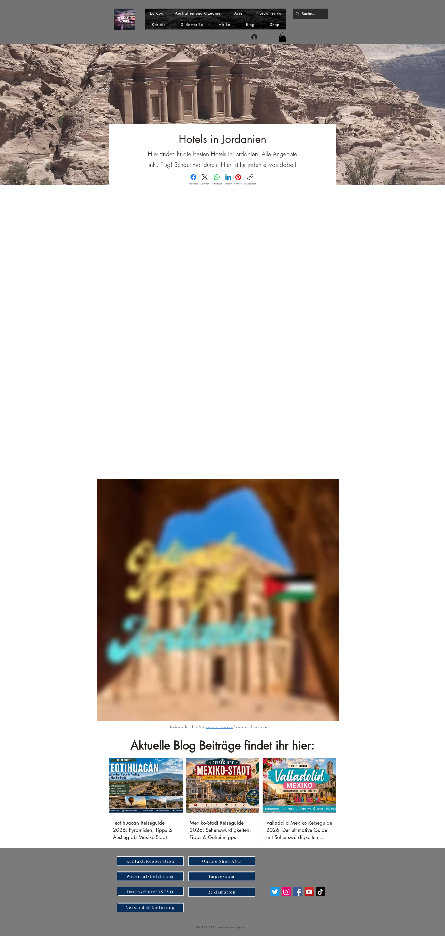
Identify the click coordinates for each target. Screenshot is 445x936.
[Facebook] (297, 891)
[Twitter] (275, 891)
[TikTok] (320, 891)
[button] (282, 37)
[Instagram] (286, 891)
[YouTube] (309, 891)
